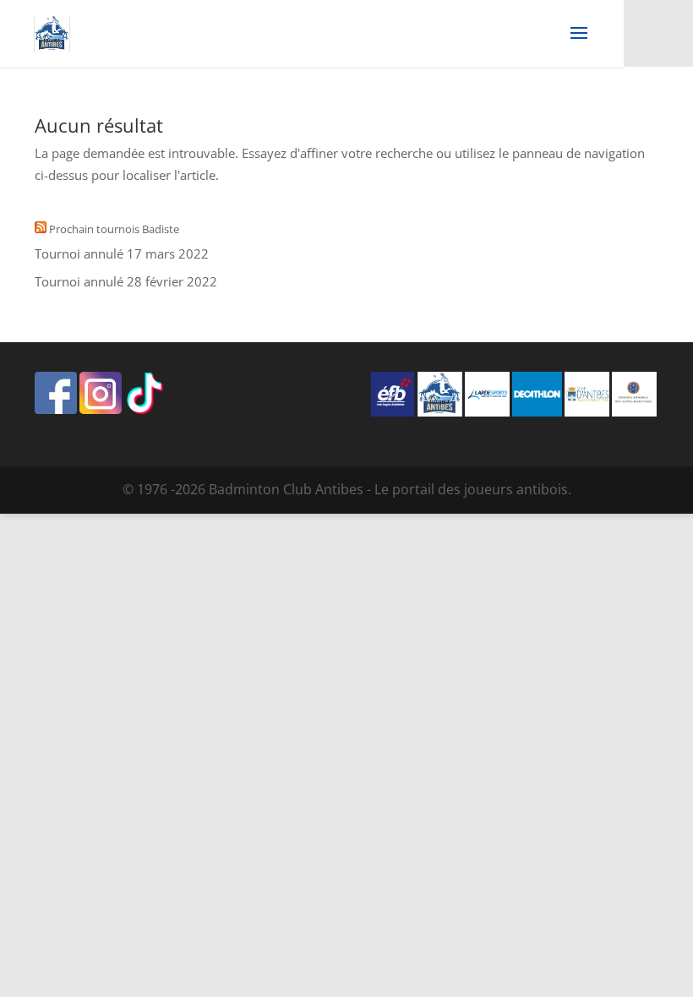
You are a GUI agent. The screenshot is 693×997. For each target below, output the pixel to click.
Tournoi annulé (79, 253)
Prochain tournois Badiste (114, 229)
